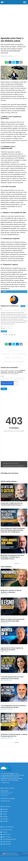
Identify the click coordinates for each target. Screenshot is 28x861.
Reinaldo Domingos (10, 306)
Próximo (16, 563)
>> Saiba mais (5, 782)
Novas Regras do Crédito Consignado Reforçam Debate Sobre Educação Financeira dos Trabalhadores (13, 530)
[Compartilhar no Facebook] (9, 62)
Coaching (7, 357)
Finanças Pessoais (17, 357)
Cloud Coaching (21, 354)
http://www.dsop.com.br (8, 326)
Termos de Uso (5, 801)
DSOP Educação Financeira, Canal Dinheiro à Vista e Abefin (14, 310)
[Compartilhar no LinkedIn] (17, 62)
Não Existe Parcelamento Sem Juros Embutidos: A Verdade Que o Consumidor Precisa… (12, 557)
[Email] (21, 62)
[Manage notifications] (3, 853)
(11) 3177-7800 (8, 328)
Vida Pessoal (20, 361)
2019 (13, 354)
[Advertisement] (14, 21)
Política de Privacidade (8, 798)
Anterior (11, 563)
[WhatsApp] (6, 62)
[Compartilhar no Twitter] (13, 62)
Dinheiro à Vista (6, 354)
